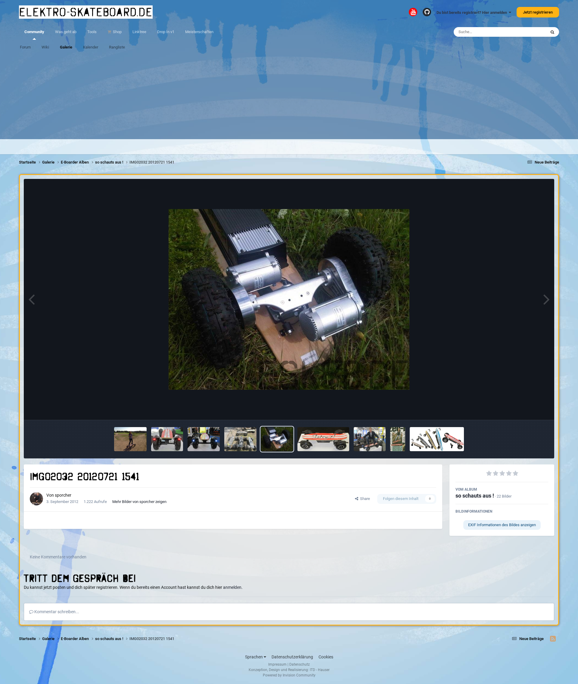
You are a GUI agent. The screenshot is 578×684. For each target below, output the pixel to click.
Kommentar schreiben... (56, 611)
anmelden (232, 587)
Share (364, 498)
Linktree (139, 32)
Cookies (326, 656)
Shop (117, 32)
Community (34, 32)
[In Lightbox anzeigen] (289, 299)
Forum (25, 47)
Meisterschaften (199, 32)
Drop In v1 (165, 32)
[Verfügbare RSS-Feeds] (553, 639)
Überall (532, 32)
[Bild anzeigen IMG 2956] (240, 439)
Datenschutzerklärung (292, 656)
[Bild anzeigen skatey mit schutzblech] (323, 439)
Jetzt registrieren (538, 12)
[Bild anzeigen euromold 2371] (370, 439)
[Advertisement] (289, 97)
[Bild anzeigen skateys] (437, 439)
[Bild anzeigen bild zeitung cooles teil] (397, 439)
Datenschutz (299, 664)
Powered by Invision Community (289, 675)
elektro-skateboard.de (86, 12)
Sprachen (254, 656)
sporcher (63, 495)
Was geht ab (65, 32)
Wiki (45, 47)
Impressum (277, 664)
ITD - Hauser (320, 670)
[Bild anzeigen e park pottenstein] (130, 439)
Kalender (90, 47)
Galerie (66, 47)
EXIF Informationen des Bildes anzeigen (502, 525)
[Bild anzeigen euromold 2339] (167, 439)
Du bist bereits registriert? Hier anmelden (473, 12)
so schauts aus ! (474, 495)
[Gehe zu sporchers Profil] (36, 498)
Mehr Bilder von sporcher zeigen (139, 501)
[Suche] (552, 32)
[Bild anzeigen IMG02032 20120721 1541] (277, 439)
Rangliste (117, 47)
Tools (92, 32)
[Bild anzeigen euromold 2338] (204, 439)
